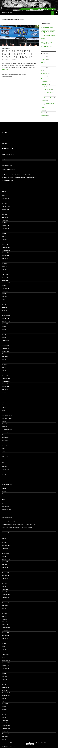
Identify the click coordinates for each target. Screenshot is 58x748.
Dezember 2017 (6, 280)
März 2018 (4, 272)
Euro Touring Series (48, 95)
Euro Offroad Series (48, 92)
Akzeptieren (30, 744)
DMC (42, 62)
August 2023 (5, 201)
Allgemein (43, 56)
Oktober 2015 (5, 351)
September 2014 (6, 386)
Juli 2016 (4, 326)
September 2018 (6, 255)
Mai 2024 (4, 195)
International (45, 84)
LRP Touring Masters (49, 97)
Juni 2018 (4, 263)
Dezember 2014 (6, 378)
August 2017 (5, 291)
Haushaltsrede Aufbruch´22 (47, 27)
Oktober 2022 (5, 209)
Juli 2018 (4, 261)
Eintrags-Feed (5, 469)
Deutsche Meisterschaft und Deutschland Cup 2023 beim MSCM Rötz (48, 31)
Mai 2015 (4, 364)
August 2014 (5, 389)
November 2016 (6, 315)
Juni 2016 (4, 329)
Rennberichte (6, 48)
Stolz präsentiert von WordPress (8, 746)
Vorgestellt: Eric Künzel (46, 46)
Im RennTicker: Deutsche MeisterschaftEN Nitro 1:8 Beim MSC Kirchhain (47, 42)
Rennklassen (44, 76)
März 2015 (4, 370)
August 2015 (5, 356)
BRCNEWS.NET (7, 13)
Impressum (5, 493)
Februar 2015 (5, 373)
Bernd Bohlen (14, 59)
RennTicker (43, 78)
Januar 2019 (5, 244)
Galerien (43, 65)
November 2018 (6, 250)
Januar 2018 (5, 277)
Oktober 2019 (5, 225)
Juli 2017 (4, 293)
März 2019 (4, 239)
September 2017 (6, 288)
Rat (42, 70)
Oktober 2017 (5, 285)
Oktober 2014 (5, 384)
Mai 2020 (4, 222)
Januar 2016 (5, 343)
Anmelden (4, 466)
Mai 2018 (4, 266)
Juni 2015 (4, 362)
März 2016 (4, 337)
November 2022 (6, 206)
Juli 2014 (4, 392)
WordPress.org (5, 474)
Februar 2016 (5, 340)
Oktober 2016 (5, 318)
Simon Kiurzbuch (7, 76)
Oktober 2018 (5, 252)
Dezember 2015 (6, 345)
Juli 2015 (4, 359)
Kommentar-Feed (6, 472)
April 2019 (4, 236)
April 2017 (4, 302)
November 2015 (6, 348)
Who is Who (44, 115)
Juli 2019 (4, 233)
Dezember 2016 (6, 313)
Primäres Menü (56, 13)
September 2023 (6, 198)
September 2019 (6, 228)
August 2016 (5, 323)
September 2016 (6, 321)
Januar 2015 (5, 375)
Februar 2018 (5, 274)
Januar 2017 (5, 310)
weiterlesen (6, 69)
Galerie (4, 488)
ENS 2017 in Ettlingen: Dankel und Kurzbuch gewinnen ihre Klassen (17, 54)
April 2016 (4, 334)
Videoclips (43, 112)
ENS (4, 74)
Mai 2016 (4, 332)
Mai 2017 (4, 299)
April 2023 (4, 203)
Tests (42, 110)
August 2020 (5, 220)
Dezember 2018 (6, 247)
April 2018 (4, 269)
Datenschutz (5, 491)
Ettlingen (17, 74)
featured (23, 74)
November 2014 (6, 381)
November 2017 (6, 283)
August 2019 (5, 231)
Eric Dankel (9, 74)
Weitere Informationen (45, 742)
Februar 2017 (5, 307)
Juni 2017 (4, 296)
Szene (42, 107)
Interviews (43, 67)
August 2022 (5, 214)
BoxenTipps (44, 59)
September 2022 (6, 212)
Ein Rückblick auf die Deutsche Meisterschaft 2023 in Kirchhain (48, 37)
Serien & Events (44, 81)
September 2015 (6, 353)
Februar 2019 (5, 242)
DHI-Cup (46, 87)
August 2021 (5, 217)
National (44, 100)
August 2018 (5, 258)
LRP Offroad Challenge (49, 103)
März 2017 (4, 304)
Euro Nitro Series (48, 89)
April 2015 (4, 367)
